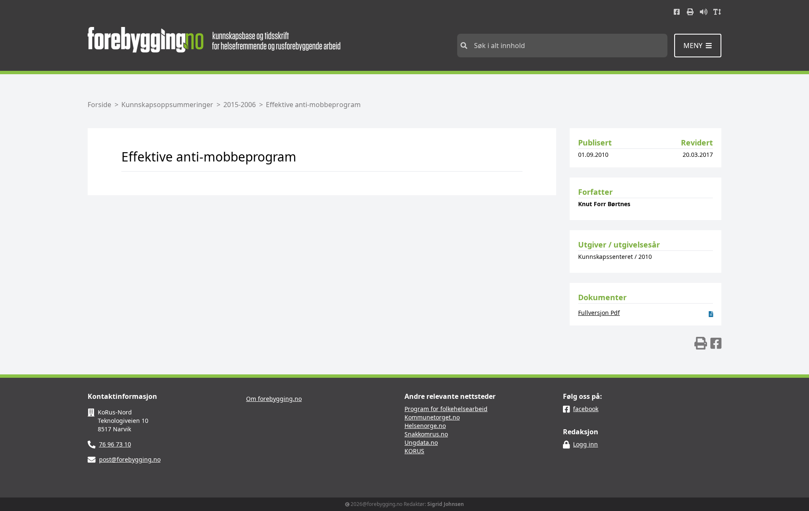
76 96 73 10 (115, 444)
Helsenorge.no (425, 426)
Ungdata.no (421, 442)
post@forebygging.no (130, 459)
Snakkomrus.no (426, 434)
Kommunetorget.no (432, 417)
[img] (700, 343)
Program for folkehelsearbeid (446, 409)
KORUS (414, 451)
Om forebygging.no (274, 399)
